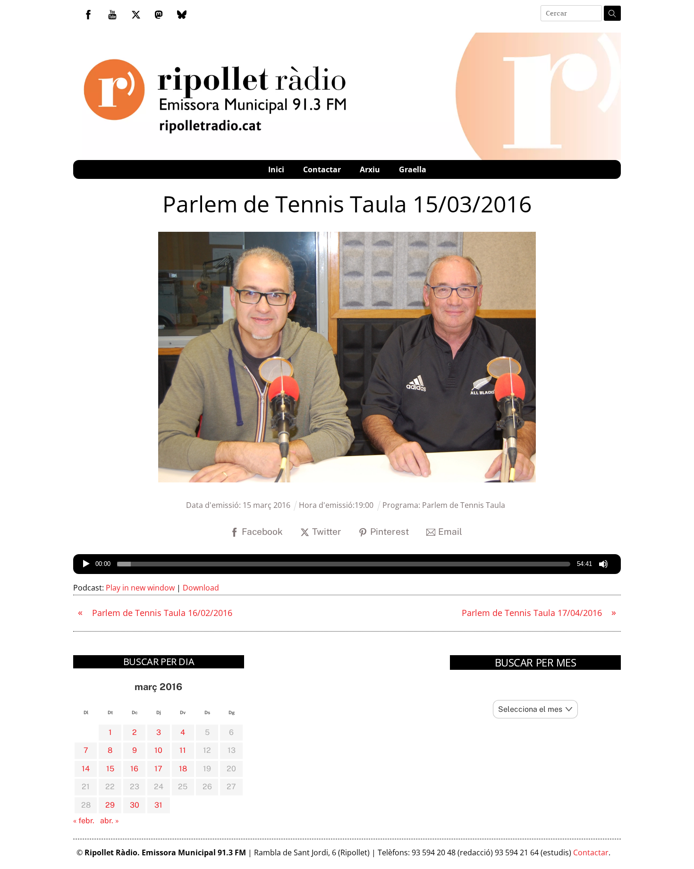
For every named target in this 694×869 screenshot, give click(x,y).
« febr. (83, 820)
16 (134, 768)
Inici (276, 169)
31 (158, 805)
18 (183, 768)
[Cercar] (612, 13)
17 (158, 768)
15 (110, 768)
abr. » (109, 820)
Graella (412, 169)
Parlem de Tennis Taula (463, 505)
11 (182, 750)
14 (86, 768)
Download (201, 587)
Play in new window (140, 587)
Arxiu (370, 169)
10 (158, 750)
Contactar (322, 169)
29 (110, 805)
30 (134, 805)
